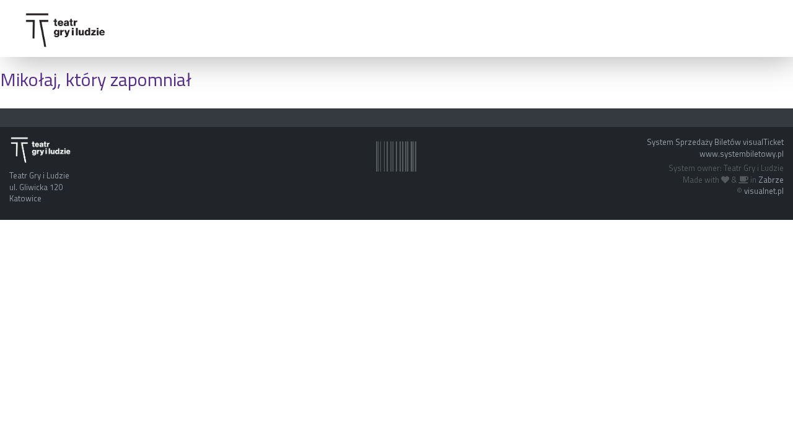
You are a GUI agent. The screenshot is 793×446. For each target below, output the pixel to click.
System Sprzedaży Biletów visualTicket (715, 142)
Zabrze (771, 179)
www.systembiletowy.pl (741, 153)
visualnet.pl (764, 191)
